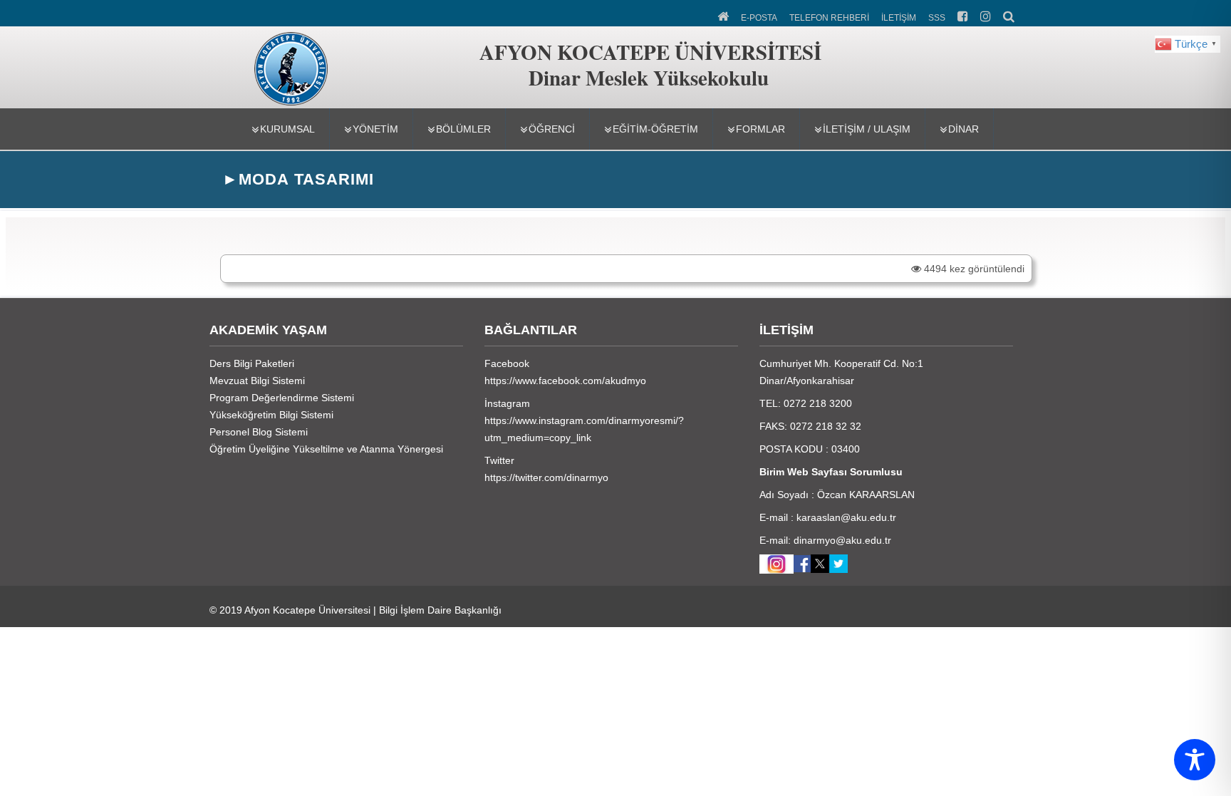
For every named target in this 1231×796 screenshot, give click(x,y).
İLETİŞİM (898, 18)
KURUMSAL (287, 129)
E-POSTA (759, 18)
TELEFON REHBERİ (829, 18)
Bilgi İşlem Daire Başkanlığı (440, 610)
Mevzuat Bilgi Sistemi (257, 380)
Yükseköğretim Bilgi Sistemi (271, 414)
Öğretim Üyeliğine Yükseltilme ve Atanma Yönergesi (326, 449)
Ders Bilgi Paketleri (251, 363)
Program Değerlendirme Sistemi (281, 397)
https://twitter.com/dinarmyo (546, 477)
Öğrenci (552, 129)
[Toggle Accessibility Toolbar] (1195, 760)
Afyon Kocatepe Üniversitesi (307, 610)
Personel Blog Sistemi (258, 432)
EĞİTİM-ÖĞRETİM (655, 129)
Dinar (963, 129)
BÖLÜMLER (463, 129)
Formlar (760, 129)
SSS (936, 18)
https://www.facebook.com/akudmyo (565, 380)
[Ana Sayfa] (724, 15)
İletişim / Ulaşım (866, 129)
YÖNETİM (375, 129)
